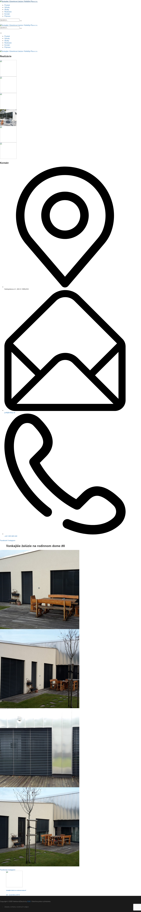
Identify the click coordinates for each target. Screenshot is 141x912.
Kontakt (7, 14)
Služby (6, 9)
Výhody (7, 7)
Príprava (7, 16)
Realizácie (8, 12)
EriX (29, 901)
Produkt (7, 5)
